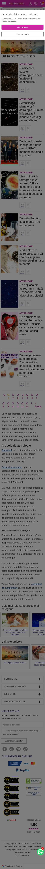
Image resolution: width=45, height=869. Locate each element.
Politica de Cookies (9, 21)
